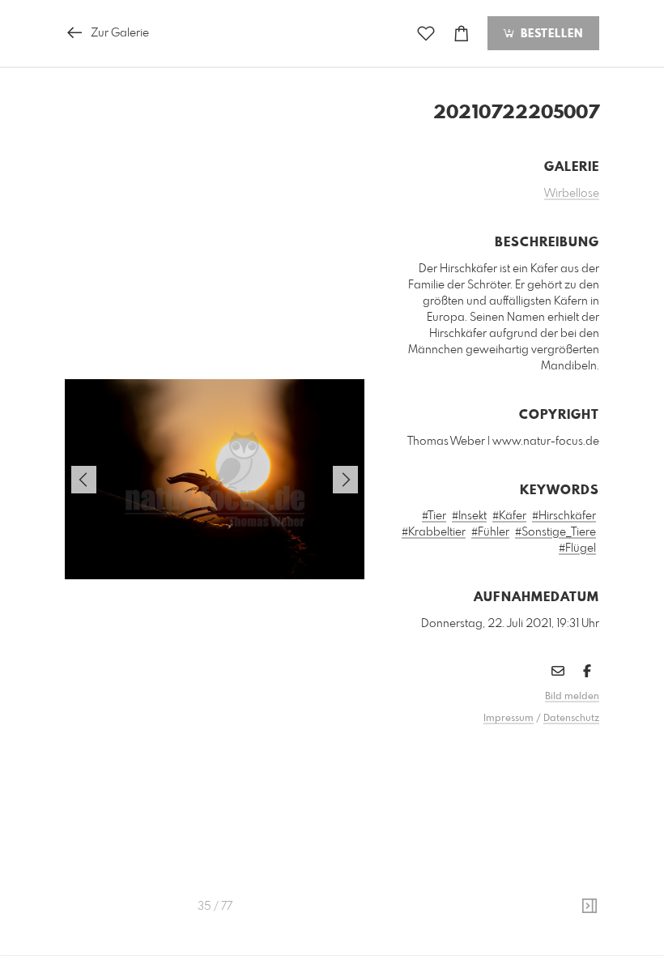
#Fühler (490, 532)
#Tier (434, 516)
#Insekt (469, 516)
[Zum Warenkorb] (461, 34)
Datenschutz (571, 718)
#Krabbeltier (434, 532)
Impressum (508, 718)
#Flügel (577, 548)
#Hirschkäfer (564, 516)
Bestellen (550, 34)
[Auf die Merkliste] (426, 34)
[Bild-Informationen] (589, 906)
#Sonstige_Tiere (555, 532)
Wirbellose (571, 193)
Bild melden (572, 697)
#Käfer (509, 516)
